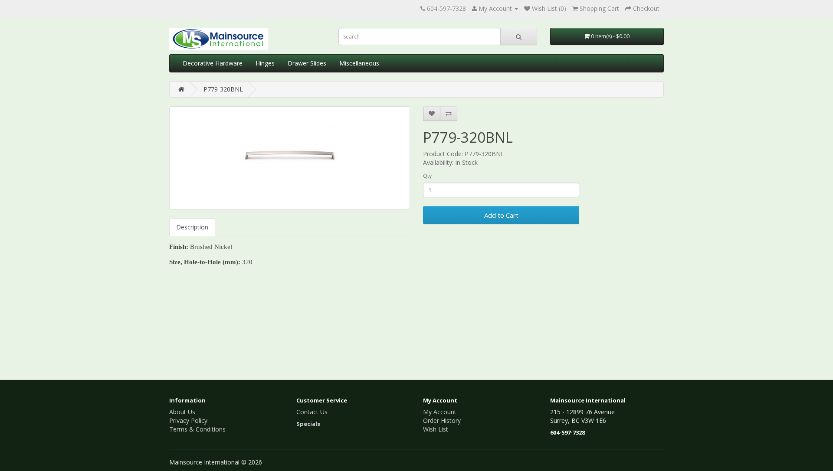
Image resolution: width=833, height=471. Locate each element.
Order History (442, 420)
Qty (427, 176)
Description (192, 227)
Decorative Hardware (213, 63)
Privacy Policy (188, 420)
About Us (182, 412)
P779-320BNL (223, 89)
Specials (308, 424)
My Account (439, 412)
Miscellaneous (359, 63)
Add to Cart (501, 215)
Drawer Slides (307, 63)
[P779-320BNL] (289, 157)
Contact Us (312, 412)
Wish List (435, 429)
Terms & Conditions (197, 429)
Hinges (265, 63)
